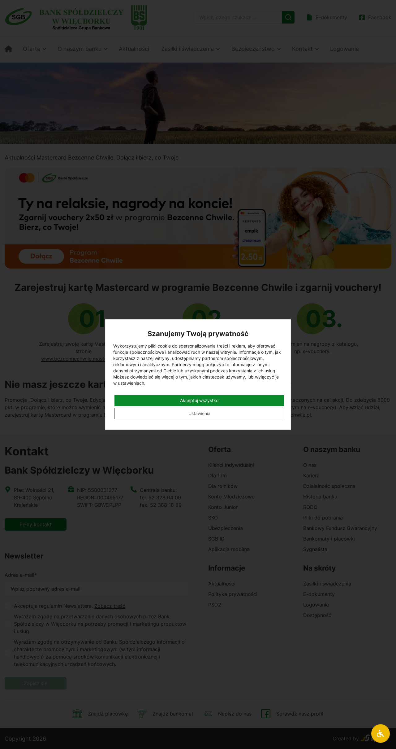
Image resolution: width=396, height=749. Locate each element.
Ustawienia (199, 413)
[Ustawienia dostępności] (380, 733)
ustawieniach (131, 383)
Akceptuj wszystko (199, 400)
